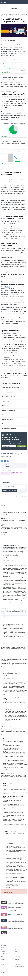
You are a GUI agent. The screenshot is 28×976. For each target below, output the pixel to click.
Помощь (2, 970)
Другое (2, 964)
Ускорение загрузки (5, 473)
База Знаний (17, 956)
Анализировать (21, 446)
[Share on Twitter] (2, 461)
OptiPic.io (7, 286)
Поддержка (3, 972)
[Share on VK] (5, 461)
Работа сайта (19, 472)
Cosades (8, 466)
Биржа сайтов (17, 964)
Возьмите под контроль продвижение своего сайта (11, 438)
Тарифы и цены (18, 961)
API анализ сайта (4, 961)
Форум (16, 953)
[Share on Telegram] (8, 461)
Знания (5, 15)
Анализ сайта (3, 951)
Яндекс (12, 473)
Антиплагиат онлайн (5, 954)
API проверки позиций (5, 962)
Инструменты (12, 472)
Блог (16, 954)
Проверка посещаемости (6, 953)
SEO (7, 472)
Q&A (16, 951)
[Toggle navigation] (25, 2)
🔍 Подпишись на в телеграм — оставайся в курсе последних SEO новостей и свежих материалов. (13, 455)
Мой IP (2, 956)
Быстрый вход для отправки (9, 490)
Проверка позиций (19, 966)
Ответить (3, 505)
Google (2, 472)
